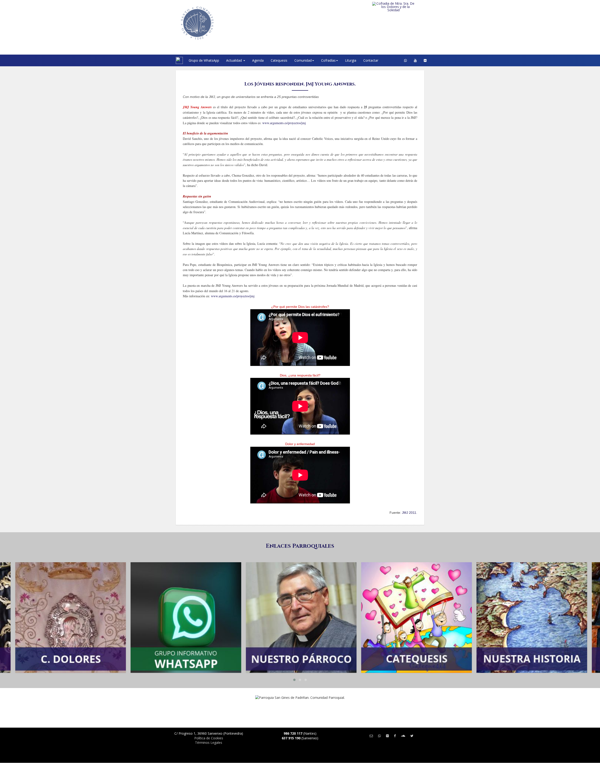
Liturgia (350, 60)
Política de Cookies (208, 738)
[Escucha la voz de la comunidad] (403, 735)
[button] (294, 679)
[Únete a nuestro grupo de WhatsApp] (405, 60)
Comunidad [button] (303, 60)
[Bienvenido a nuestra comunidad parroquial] (169, 60)
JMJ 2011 (409, 512)
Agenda (258, 60)
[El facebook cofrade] (395, 735)
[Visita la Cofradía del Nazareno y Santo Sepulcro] (403, 5)
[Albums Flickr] (425, 60)
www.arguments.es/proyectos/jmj (284, 123)
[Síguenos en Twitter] (411, 735)
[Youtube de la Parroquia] (415, 60)
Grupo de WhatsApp (204, 60)
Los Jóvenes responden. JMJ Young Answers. (300, 84)
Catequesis (279, 60)
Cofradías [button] (328, 60)
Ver (69, 580)
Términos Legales (208, 742)
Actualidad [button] (234, 60)
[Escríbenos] (371, 735)
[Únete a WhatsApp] (379, 735)
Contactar (370, 60)
